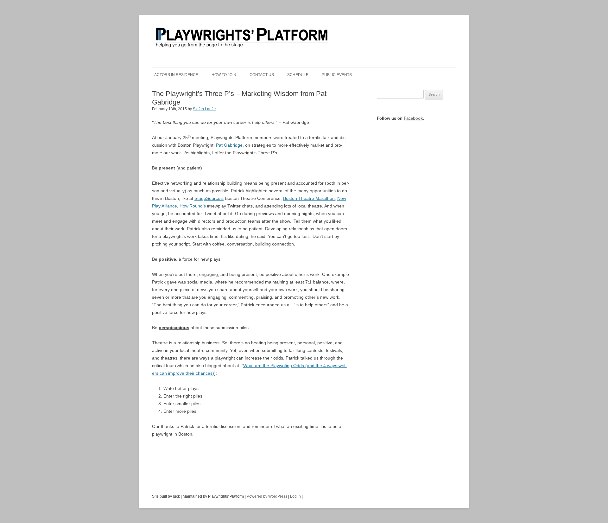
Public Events (337, 75)
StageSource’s (209, 198)
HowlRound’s (193, 205)
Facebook (413, 118)
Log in (295, 496)
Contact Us (262, 75)
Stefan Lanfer (204, 109)
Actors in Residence (176, 75)
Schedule (297, 75)
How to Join (224, 75)
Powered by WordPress (267, 496)
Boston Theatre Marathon (309, 198)
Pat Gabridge (229, 145)
